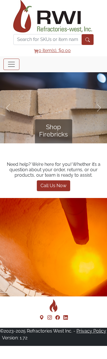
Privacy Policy (91, 331)
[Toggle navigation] (11, 64)
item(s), (55, 50)
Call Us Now (53, 185)
